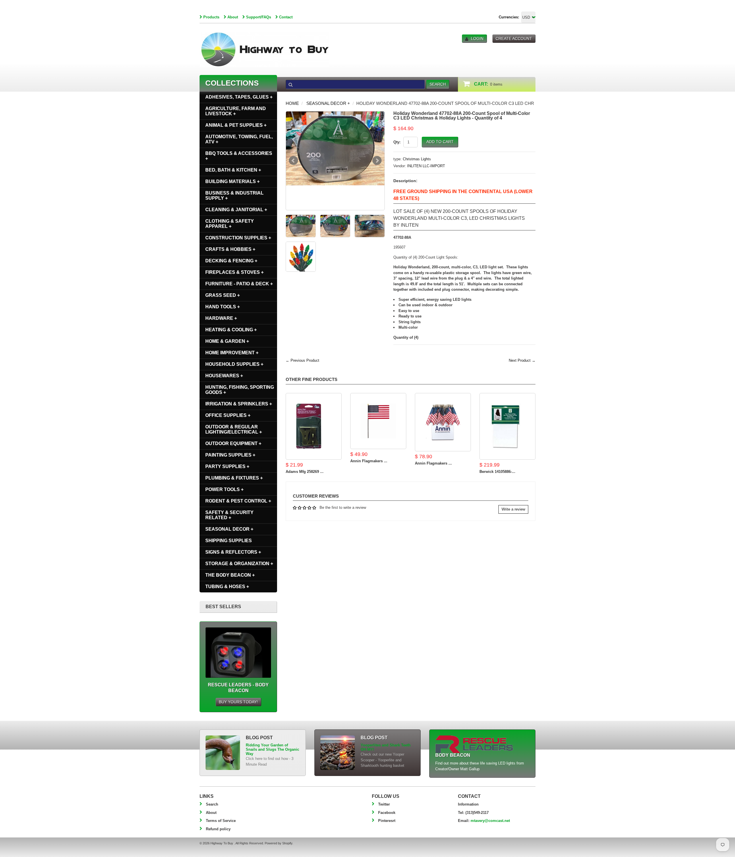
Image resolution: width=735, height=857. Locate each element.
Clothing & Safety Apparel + (229, 224)
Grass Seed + (222, 295)
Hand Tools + (222, 306)
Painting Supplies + (230, 454)
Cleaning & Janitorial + (236, 209)
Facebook (386, 812)
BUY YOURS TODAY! (238, 702)
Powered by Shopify (278, 843)
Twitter (384, 804)
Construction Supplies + (238, 237)
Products (211, 17)
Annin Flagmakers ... (368, 461)
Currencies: (509, 17)
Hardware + (221, 318)
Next (377, 160)
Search (212, 804)
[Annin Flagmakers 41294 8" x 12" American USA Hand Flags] (443, 422)
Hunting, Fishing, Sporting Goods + (239, 390)
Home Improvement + (231, 352)
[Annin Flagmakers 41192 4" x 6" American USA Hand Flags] (378, 421)
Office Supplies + (227, 415)
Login (477, 38)
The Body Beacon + (230, 575)
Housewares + (224, 375)
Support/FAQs (258, 17)
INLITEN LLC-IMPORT (426, 166)
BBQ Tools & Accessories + (238, 156)
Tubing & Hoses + (227, 586)
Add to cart (440, 141)
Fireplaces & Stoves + (234, 272)
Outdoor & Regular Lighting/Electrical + (233, 429)
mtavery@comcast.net (490, 821)
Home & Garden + (227, 341)
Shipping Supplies (228, 540)
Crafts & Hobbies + (230, 249)
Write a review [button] (513, 509)
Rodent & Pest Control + (238, 500)
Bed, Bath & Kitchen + (233, 169)
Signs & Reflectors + (233, 552)
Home (292, 103)
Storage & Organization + (239, 563)
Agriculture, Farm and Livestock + (235, 111)
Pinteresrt (386, 821)
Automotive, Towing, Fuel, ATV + (239, 139)
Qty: (397, 142)
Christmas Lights (417, 159)
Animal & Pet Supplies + (235, 125)
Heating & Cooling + (231, 329)
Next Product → (522, 360)
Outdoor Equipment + (233, 443)
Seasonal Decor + (328, 103)
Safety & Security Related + (229, 515)
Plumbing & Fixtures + (234, 477)
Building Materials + (232, 181)
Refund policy (218, 829)
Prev (293, 160)
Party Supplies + (227, 466)
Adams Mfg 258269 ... (305, 471)
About (232, 17)
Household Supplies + (234, 364)
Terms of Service (221, 821)
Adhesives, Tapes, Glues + (238, 97)
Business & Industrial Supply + (234, 195)
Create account (514, 38)
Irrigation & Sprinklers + (238, 403)
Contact (286, 17)
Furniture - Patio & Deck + (239, 283)
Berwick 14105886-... (497, 471)
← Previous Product (302, 360)
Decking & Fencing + (231, 260)
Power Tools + (224, 489)
